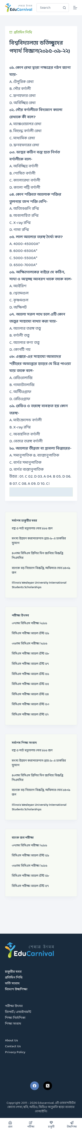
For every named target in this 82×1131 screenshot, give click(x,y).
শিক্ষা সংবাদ (13, 1024)
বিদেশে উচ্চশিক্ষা (16, 989)
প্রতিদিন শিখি (23, 32)
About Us (11, 1040)
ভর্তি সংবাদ (12, 983)
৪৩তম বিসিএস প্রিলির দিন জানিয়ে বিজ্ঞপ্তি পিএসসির (37, 555)
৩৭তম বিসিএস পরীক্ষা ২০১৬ (29, 623)
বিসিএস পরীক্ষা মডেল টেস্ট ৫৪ (30, 694)
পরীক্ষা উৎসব (14, 1006)
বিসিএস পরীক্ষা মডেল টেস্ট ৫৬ (30, 674)
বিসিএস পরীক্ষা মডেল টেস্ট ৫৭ (30, 663)
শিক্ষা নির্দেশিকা (15, 1018)
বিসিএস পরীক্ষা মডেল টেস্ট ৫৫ (30, 684)
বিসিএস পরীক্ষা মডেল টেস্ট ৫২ (30, 714)
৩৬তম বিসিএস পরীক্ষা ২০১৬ (29, 643)
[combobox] (48, 7)
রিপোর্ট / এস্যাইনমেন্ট (18, 1012)
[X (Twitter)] (47, 1085)
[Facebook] (34, 1085)
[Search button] (64, 7)
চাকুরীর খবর (13, 972)
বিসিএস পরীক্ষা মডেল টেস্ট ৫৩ (30, 704)
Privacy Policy (15, 1052)
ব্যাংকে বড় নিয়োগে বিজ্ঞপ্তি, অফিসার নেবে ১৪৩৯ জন (41, 570)
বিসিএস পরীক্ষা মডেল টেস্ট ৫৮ (30, 653)
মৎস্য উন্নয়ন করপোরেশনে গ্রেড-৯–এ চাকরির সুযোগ (39, 541)
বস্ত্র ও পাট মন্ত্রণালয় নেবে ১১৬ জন (32, 528)
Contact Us (13, 1046)
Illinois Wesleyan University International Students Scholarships (39, 585)
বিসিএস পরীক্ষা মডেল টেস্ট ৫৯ (30, 633)
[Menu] (75, 8)
